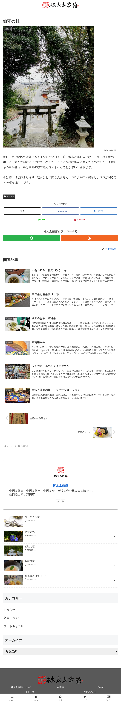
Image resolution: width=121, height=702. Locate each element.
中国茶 (60, 687)
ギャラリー (30, 692)
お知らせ (10, 196)
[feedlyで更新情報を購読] (31, 238)
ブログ (100, 687)
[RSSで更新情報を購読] (89, 238)
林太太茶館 (60, 485)
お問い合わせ (90, 692)
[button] (112, 514)
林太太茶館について (21, 687)
